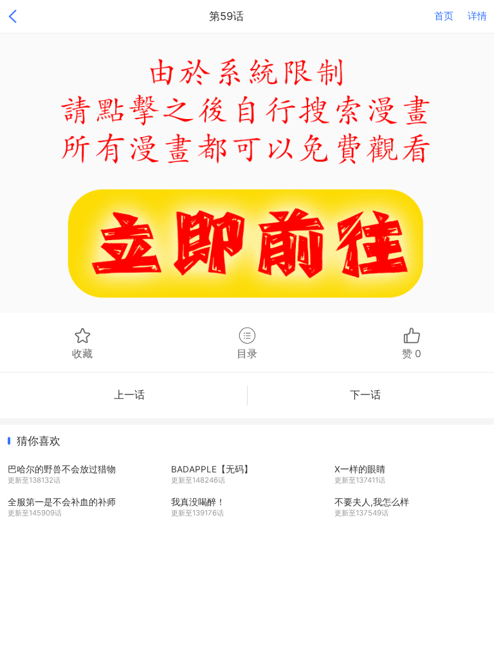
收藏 (82, 353)
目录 (247, 353)
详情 (477, 16)
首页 (443, 16)
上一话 (129, 395)
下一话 (365, 395)
